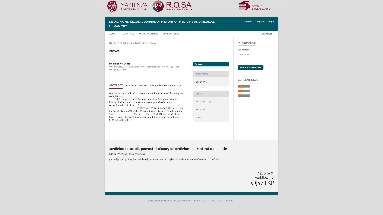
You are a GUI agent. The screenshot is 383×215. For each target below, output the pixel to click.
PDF (199, 64)
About (113, 34)
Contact (248, 21)
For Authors (243, 54)
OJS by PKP (229, 200)
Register (260, 21)
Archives (128, 34)
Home (112, 43)
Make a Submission (251, 67)
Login (271, 21)
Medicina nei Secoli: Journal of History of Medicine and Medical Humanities (162, 24)
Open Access (200, 200)
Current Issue (171, 34)
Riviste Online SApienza (160, 200)
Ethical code (215, 200)
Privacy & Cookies (183, 200)
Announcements (148, 34)
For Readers (243, 49)
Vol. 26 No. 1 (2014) (139, 43)
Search (267, 34)
